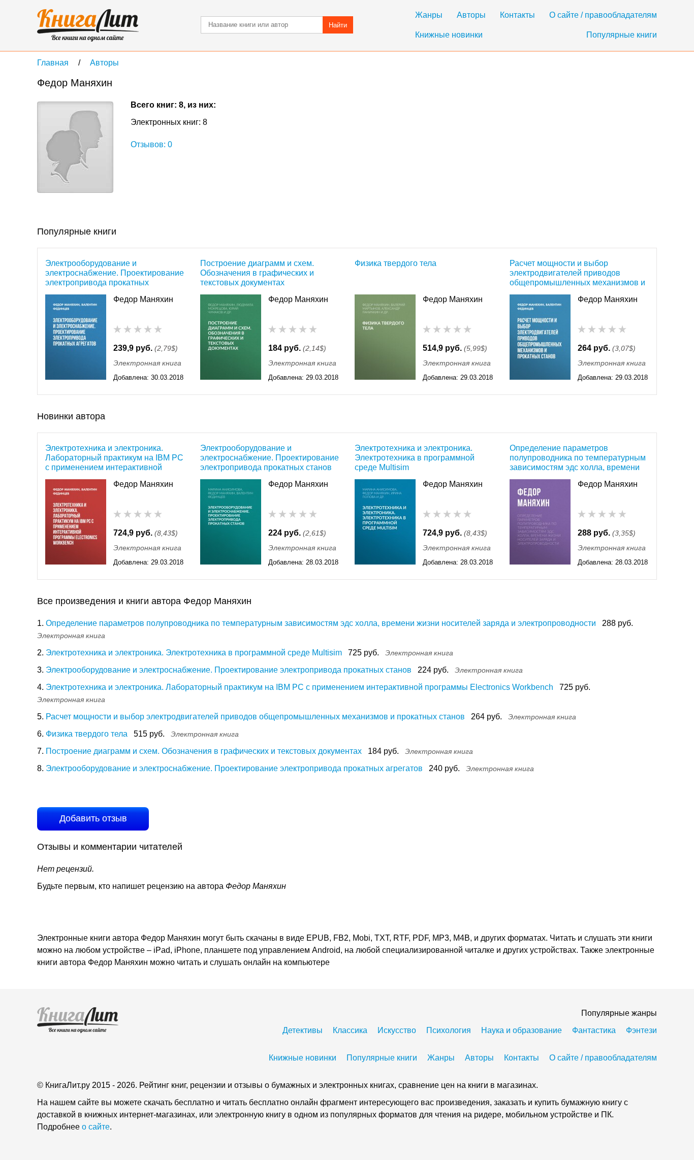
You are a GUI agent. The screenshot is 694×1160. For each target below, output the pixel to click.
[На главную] (88, 25)
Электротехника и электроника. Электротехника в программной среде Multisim (415, 458)
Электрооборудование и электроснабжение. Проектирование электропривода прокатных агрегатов (114, 273)
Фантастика (594, 1030)
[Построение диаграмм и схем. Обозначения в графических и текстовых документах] (230, 338)
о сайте (96, 1126)
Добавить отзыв (93, 818)
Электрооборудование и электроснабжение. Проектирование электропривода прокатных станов (269, 458)
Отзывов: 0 (151, 144)
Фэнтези (641, 1030)
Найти (338, 25)
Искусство (396, 1030)
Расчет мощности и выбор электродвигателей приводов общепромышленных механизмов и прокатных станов (577, 273)
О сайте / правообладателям (603, 15)
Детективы (302, 1030)
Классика (350, 1030)
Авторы (471, 15)
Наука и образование (521, 1030)
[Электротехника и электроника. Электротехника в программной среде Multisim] (385, 523)
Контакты (517, 15)
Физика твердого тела (395, 263)
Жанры (429, 15)
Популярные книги (621, 34)
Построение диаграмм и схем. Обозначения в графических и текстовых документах (257, 273)
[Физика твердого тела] (385, 338)
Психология (448, 1030)
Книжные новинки (449, 34)
